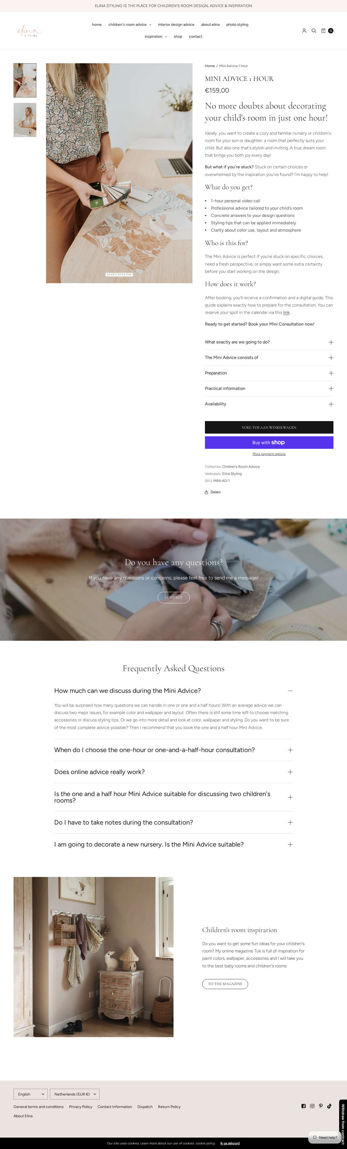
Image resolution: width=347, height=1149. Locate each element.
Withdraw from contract (343, 1124)
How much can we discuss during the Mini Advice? (127, 690)
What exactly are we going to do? (237, 342)
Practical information (225, 388)
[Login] (304, 30)
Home (210, 66)
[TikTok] (329, 1106)
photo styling (237, 24)
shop (178, 36)
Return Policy (169, 1106)
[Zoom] (119, 173)
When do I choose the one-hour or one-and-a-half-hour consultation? (154, 750)
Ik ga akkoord (230, 1143)
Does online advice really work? (99, 772)
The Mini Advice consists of (231, 357)
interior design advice (176, 24)
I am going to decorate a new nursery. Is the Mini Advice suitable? (149, 844)
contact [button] (173, 597)
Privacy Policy (80, 1106)
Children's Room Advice (241, 467)
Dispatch (145, 1106)
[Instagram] (312, 1106)
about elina (210, 24)
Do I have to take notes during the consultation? (123, 822)
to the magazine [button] (225, 983)
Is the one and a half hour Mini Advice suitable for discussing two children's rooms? (162, 797)
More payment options (269, 454)
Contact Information (115, 1106)
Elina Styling (232, 474)
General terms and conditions (39, 1106)
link (286, 312)
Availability (215, 404)
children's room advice (127, 24)
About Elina (23, 1116)
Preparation (216, 373)
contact (195, 36)
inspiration (153, 36)
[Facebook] (303, 1106)
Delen (216, 492)
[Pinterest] (321, 1106)
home (97, 24)
